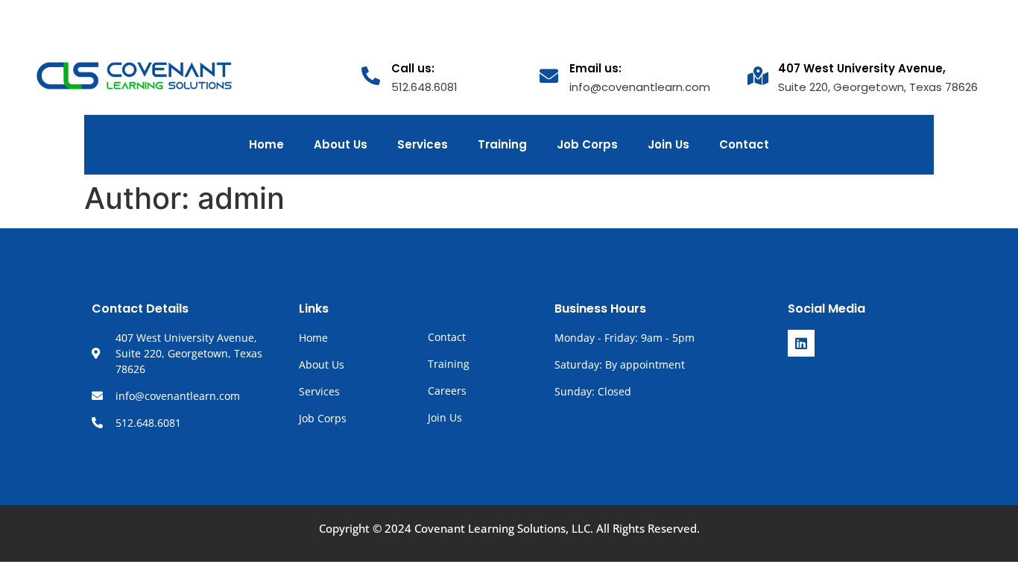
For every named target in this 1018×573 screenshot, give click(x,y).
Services (422, 144)
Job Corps (587, 144)
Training (502, 144)
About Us (340, 144)
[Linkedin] (801, 343)
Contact (744, 144)
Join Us (668, 144)
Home (266, 144)
